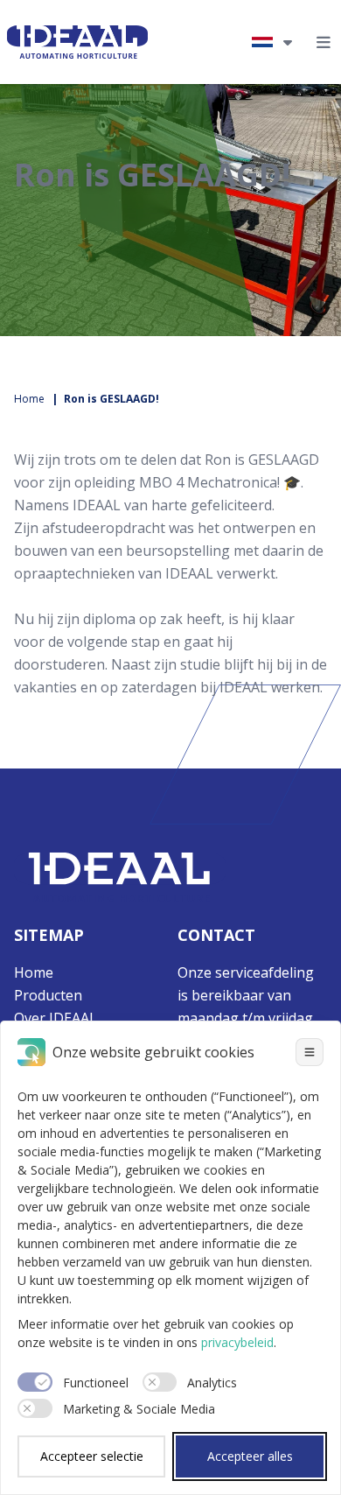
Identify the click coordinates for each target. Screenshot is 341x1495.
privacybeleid (237, 1342)
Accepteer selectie (91, 1456)
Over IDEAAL (55, 1018)
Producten (48, 995)
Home (29, 398)
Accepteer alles (250, 1456)
